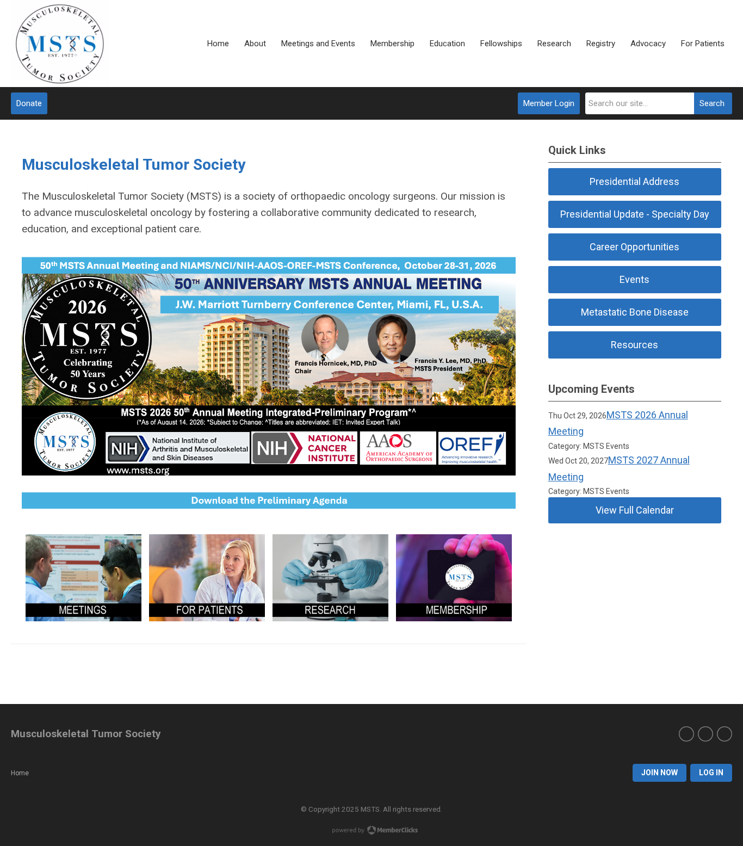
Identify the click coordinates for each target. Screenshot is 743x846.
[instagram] (705, 734)
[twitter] (686, 734)
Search (712, 103)
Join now (659, 772)
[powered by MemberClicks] (371, 831)
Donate (29, 103)
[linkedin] (724, 734)
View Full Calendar (635, 510)
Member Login (548, 103)
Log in (711, 772)
